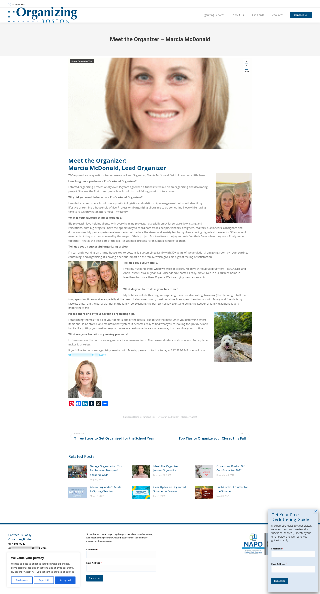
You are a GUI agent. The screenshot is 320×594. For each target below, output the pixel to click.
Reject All (44, 580)
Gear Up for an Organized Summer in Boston (169, 489)
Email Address (94, 563)
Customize (22, 580)
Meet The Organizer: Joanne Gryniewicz (166, 468)
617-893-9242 (16, 543)
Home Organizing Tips (82, 61)
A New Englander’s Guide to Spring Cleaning (105, 489)
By (168, 416)
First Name (92, 549)
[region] (43, 569)
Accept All (65, 580)
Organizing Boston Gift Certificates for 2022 (231, 468)
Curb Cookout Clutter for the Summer (232, 489)
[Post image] (77, 471)
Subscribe (94, 578)
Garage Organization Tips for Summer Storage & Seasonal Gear (106, 470)
